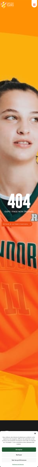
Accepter (19, 449)
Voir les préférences (19, 460)
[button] (35, 433)
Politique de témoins (18, 464)
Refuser (19, 455)
